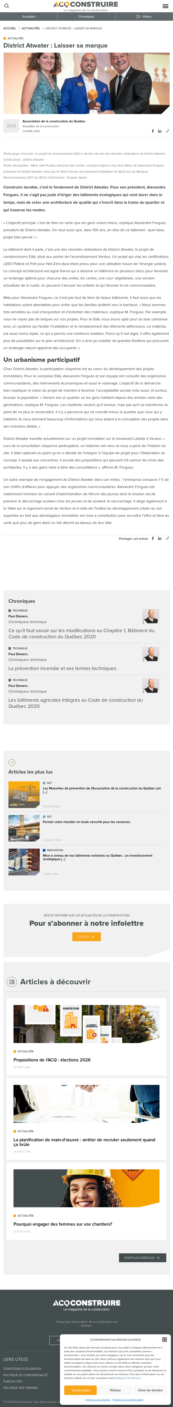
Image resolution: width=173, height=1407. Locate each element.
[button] (164, 1339)
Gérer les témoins (150, 1390)
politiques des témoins (128, 1378)
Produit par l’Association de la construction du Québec (86, 1324)
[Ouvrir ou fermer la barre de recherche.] (6, 6)
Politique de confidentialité (128, 1400)
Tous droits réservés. (45, 1402)
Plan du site (12, 1381)
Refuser (115, 1390)
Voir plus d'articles (139, 1258)
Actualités (28, 16)
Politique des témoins (98, 1400)
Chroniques (86, 16)
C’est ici (83, 937)
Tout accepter (80, 1390)
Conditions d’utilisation (22, 1369)
